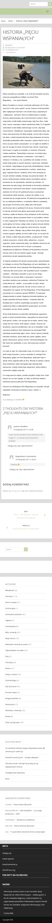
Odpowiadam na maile (14, 650)
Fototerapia (10, 608)
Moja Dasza (10, 638)
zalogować (16, 491)
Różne (10, 21)
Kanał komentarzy (9, 864)
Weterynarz (10, 704)
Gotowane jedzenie (13, 614)
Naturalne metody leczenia (16, 644)
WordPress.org (8, 870)
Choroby (8, 596)
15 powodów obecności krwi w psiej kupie (27, 832)
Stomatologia (10, 680)
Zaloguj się (6, 853)
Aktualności (9, 590)
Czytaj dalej (8, 913)
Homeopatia (10, 626)
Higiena (8, 620)
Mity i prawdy (10, 632)
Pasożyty (9, 662)
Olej (7, 656)
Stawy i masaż (11, 674)
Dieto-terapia (10, 602)
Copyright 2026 (7, 920)
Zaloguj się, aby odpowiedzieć (20, 445)
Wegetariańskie (11, 698)
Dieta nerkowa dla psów (24, 826)
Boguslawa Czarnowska (16, 47)
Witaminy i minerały (13, 710)
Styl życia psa (10, 686)
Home (3, 21)
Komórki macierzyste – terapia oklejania (21, 757)
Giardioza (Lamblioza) (26, 819)
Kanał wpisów (8, 858)
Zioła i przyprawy (12, 722)
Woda (7, 716)
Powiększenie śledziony (15, 772)
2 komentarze (11, 52)
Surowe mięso (11, 692)
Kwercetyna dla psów (23, 804)
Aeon (7, 778)
